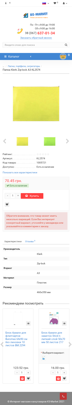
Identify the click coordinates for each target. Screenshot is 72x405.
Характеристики (13, 241)
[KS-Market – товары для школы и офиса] (36, 15)
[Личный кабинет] (64, 3)
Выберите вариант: (53, 352)
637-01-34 (40, 33)
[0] (63, 56)
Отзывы (30, 241)
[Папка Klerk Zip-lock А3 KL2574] (36, 103)
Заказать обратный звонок (36, 37)
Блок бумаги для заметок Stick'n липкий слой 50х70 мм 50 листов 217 (53, 337)
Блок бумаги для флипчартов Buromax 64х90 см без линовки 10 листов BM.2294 (16, 339)
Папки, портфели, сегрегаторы (24, 66)
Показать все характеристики (20, 172)
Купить (34, 196)
